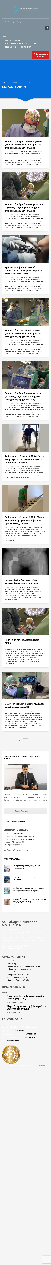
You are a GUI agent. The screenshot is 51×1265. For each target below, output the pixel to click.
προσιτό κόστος (27, 162)
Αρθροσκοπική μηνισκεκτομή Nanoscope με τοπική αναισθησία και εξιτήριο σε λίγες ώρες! (24, 270)
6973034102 (30, 836)
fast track (35, 152)
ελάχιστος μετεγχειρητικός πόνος (27, 653)
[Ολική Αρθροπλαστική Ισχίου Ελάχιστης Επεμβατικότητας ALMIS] (25, 685)
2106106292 (41, 55)
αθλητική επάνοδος (37, 529)
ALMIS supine (24, 152)
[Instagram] (31, 22)
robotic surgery (24, 154)
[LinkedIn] (46, 22)
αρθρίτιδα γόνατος (11, 156)
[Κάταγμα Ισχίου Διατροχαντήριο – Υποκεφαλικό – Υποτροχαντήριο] (25, 562)
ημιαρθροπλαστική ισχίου (13, 595)
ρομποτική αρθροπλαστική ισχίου (27, 475)
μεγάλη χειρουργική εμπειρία (14, 160)
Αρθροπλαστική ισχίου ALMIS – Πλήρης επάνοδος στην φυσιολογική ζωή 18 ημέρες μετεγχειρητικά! (24, 520)
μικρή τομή (28, 160)
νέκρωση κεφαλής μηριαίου (31, 657)
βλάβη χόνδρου (35, 715)
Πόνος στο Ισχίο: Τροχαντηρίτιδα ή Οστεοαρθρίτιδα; (26, 997)
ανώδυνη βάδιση (35, 154)
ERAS (30, 152)
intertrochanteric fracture (14, 589)
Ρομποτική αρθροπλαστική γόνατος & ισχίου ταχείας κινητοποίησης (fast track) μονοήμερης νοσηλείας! (24, 207)
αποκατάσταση (21, 531)
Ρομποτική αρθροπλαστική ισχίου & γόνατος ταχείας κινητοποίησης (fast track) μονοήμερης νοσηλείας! (23, 144)
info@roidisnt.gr (16, 22)
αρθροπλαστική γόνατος (26, 156)
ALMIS (17, 152)
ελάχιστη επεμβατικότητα (32, 158)
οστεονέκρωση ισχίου (12, 660)
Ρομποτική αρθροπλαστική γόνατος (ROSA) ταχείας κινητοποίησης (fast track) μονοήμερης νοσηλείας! (23, 396)
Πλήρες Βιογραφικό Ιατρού (26, 811)
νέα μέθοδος (16, 162)
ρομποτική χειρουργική (27, 662)
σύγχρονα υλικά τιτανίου (28, 538)
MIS (40, 152)
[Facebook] (26, 22)
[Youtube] (36, 22)
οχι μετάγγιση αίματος (27, 723)
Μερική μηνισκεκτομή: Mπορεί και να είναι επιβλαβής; (26, 1007)
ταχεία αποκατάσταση (18, 164)
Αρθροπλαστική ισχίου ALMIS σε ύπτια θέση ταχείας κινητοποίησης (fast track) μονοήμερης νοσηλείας (25, 459)
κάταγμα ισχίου (27, 595)
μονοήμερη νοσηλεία (35, 473)
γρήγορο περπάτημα (16, 158)
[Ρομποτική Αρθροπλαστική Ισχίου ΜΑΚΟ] (25, 621)
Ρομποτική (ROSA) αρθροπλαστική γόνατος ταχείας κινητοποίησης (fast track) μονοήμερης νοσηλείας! (23, 333)
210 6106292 (18, 834)
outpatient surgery (11, 154)
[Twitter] (41, 22)
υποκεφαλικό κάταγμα (12, 600)
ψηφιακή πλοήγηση (32, 164)
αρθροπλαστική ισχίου (33, 591)
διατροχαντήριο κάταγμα (27, 593)
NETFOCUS (42, 1065)
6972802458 (29, 839)
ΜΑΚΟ (43, 158)
